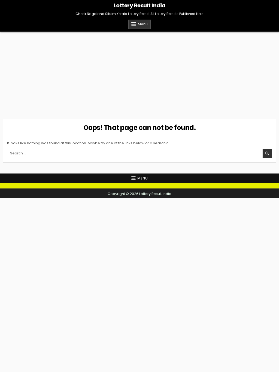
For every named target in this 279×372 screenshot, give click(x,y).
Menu (143, 24)
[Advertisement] (139, 72)
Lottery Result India (139, 5)
